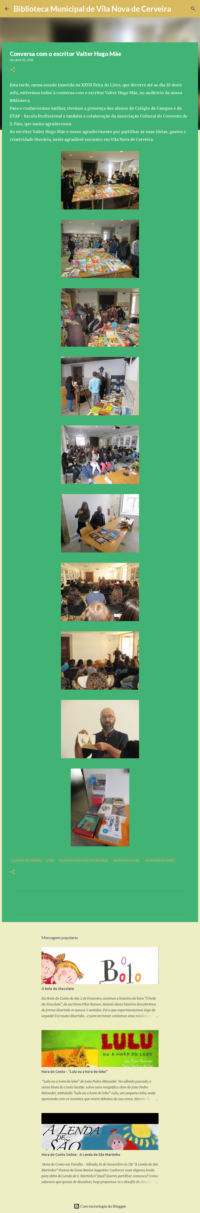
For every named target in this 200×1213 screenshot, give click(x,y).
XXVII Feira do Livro (159, 860)
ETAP (50, 860)
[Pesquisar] (178, 9)
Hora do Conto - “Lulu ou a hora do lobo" (74, 1072)
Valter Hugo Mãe (126, 860)
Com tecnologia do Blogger (103, 1206)
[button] (13, 70)
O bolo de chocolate (57, 989)
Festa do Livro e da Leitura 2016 (83, 860)
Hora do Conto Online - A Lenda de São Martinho (80, 1155)
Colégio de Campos (26, 860)
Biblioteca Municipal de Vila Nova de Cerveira (92, 8)
